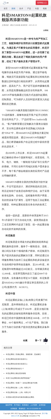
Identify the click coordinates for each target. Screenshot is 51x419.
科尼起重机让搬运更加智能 (16, 373)
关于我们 (17, 405)
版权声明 (9, 405)
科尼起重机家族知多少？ (15, 369)
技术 (21, 8)
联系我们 (25, 405)
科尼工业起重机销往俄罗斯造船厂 (18, 378)
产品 (29, 8)
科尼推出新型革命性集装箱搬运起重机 (20, 397)
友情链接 (13, 408)
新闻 (13, 8)
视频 (45, 8)
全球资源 (42, 405)
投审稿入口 (42, 3)
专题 (37, 8)
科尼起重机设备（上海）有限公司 (18, 388)
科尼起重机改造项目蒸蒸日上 (17, 359)
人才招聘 (33, 405)
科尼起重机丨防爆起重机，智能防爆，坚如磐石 (23, 354)
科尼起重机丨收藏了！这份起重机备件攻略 (21, 383)
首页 (5, 8)
